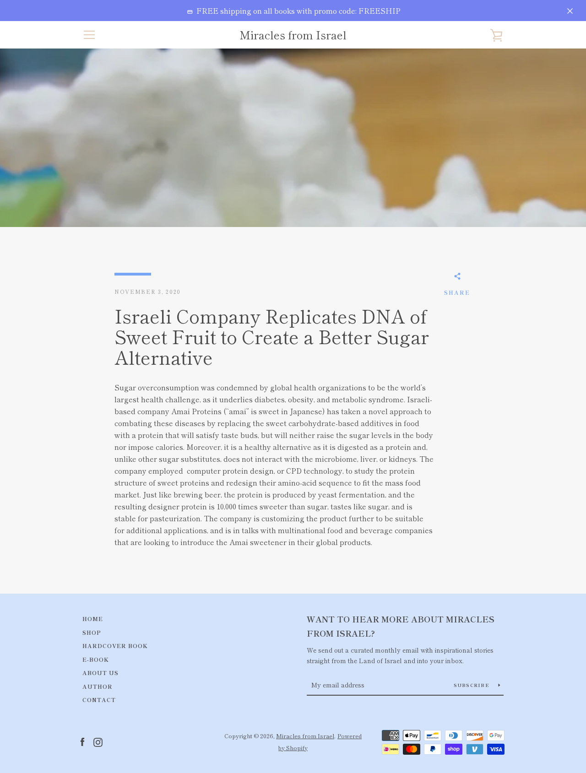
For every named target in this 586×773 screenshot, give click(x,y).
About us (100, 672)
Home (92, 618)
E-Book (95, 659)
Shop (91, 632)
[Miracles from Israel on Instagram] (98, 740)
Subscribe (473, 684)
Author (97, 686)
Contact (99, 699)
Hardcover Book (115, 645)
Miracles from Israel (293, 35)
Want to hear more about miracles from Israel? (400, 626)
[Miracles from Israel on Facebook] (82, 740)
